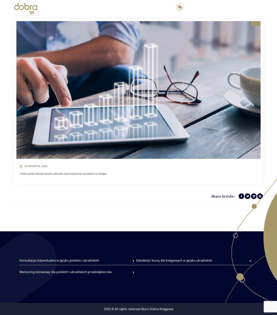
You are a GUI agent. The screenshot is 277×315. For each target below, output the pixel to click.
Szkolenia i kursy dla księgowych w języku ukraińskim (174, 260)
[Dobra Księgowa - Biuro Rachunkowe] (25, 10)
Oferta (81, 7)
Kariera (149, 7)
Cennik (117, 7)
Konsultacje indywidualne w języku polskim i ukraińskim (59, 260)
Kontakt (164, 7)
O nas (68, 7)
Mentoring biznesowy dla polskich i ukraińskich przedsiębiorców (65, 272)
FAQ (138, 7)
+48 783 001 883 (197, 9)
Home (56, 7)
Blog (129, 7)
